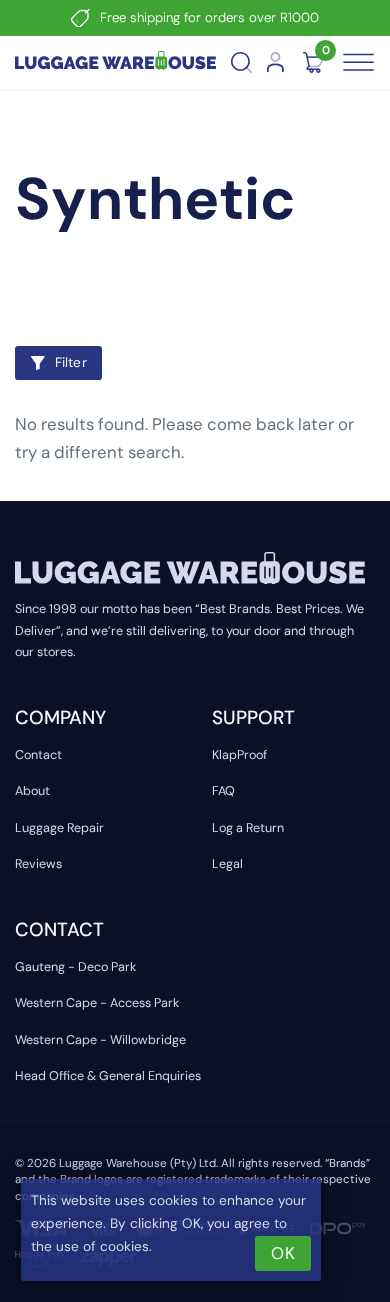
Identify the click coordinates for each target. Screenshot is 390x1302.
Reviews (38, 864)
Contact (38, 755)
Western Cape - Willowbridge (100, 1040)
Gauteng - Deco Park (75, 967)
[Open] (357, 63)
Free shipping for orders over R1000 (209, 17)
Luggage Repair (59, 828)
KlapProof (239, 755)
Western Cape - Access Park (97, 1003)
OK (282, 1253)
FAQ (223, 791)
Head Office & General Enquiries (108, 1076)
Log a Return (248, 828)
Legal (227, 864)
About (32, 791)
